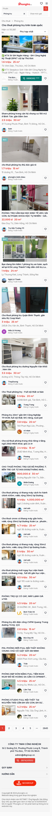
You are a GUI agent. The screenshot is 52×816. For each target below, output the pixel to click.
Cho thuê (6, 21)
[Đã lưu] (41, 3)
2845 (45, 728)
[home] (25, 4)
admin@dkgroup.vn (25, 755)
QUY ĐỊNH (7, 767)
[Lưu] (45, 78)
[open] (46, 3)
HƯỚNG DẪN (8, 774)
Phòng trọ (8, 14)
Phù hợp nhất (26, 31)
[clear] (24, 13)
